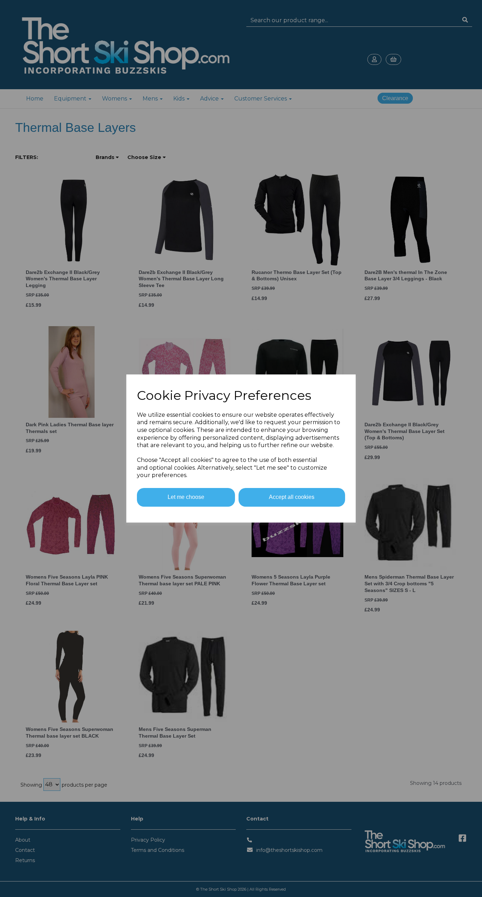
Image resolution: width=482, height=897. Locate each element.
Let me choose (186, 497)
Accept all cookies (291, 497)
